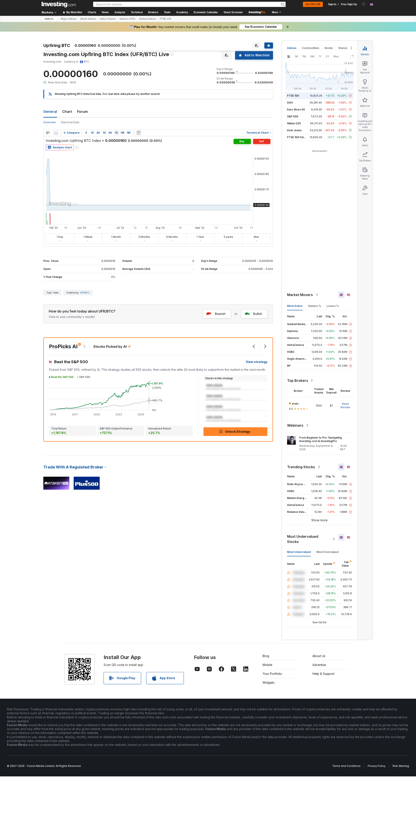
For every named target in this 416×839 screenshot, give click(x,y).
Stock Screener (233, 12)
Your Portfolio (272, 673)
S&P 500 (292, 116)
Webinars (295, 425)
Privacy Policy (376, 766)
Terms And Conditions (346, 766)
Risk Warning (401, 766)
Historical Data (70, 122)
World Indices (88, 18)
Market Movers (300, 295)
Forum (82, 111)
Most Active (294, 306)
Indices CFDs (127, 18)
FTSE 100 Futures (298, 137)
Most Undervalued (299, 552)
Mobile (267, 665)
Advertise (319, 665)
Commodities (310, 48)
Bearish (220, 314)
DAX (290, 102)
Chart (67, 111)
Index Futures (108, 18)
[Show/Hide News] (138, 132)
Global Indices (147, 18)
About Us (318, 656)
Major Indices (68, 18)
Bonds (329, 48)
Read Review (345, 405)
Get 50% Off (313, 4)
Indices (49, 18)
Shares (342, 48)
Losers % (333, 306)
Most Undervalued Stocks (302, 539)
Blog (266, 656)
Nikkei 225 (294, 123)
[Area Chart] (56, 132)
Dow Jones (294, 130)
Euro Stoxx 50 (296, 109)
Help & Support (323, 673)
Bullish (257, 314)
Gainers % (314, 306)
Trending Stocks (301, 467)
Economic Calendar (206, 12)
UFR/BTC (85, 292)
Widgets (269, 682)
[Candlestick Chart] (47, 132)
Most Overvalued (327, 552)
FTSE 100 (165, 18)
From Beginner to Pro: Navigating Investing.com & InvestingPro (320, 439)
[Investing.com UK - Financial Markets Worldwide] (59, 4)
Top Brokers (297, 380)
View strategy (256, 362)
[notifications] (363, 4)
